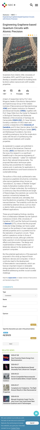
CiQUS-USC (17, 120)
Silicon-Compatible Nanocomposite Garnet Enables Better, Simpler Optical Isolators (20, 379)
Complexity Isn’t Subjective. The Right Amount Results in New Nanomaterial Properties (19, 390)
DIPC (34, 129)
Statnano (6, 15)
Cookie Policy (15, 428)
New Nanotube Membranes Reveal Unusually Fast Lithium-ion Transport (23, 368)
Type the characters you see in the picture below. (19, 329)
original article (12, 278)
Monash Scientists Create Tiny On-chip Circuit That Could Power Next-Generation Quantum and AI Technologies (19, 401)
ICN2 (5, 108)
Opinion (5, 314)
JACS (11, 151)
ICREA (23, 111)
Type (4, 292)
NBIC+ (13, 15)
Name (5, 299)
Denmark (8, 223)
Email (5, 306)
